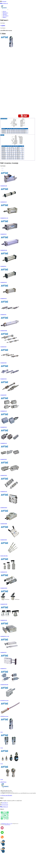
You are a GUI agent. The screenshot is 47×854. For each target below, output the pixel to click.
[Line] (2, 833)
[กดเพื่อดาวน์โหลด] (23, 117)
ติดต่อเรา (4, 17)
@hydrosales (4, 1)
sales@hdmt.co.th (4, 3)
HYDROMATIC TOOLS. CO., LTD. (6, 823)
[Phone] (2, 838)
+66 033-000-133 (4, 802)
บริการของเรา (5, 15)
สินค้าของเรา (5, 12)
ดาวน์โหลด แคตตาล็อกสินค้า (6, 795)
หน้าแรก (4, 11)
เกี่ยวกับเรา (5, 14)
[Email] (2, 829)
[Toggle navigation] (7, 9)
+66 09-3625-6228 (4, 804)
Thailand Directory (7, 824)
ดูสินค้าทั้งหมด (3, 781)
